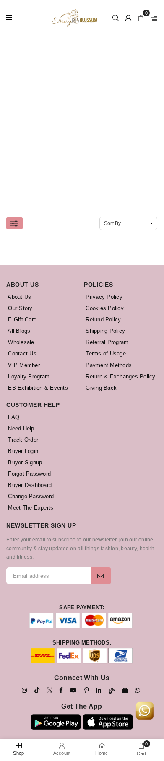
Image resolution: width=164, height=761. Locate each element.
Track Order (22, 440)
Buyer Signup (24, 462)
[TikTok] (37, 690)
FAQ (12, 417)
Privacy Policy (103, 297)
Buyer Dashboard (29, 485)
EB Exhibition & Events (37, 388)
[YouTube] (73, 690)
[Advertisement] (82, 117)
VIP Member (23, 365)
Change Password (30, 496)
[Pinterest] (86, 690)
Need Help (20, 428)
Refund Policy (102, 319)
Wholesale (20, 342)
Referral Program (106, 342)
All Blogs (18, 331)
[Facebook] (61, 690)
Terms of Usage (105, 353)
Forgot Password (28, 474)
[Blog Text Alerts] (112, 691)
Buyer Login (22, 451)
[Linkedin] (98, 690)
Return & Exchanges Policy (120, 376)
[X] (50, 689)
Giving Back (100, 388)
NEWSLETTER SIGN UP (41, 525)
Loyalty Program (27, 376)
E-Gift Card (21, 319)
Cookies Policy (104, 308)
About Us (18, 297)
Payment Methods (108, 365)
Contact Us (21, 353)
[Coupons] (125, 691)
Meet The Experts (29, 508)
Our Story (19, 308)
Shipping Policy (104, 331)
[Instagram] (24, 690)
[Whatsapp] (137, 690)
